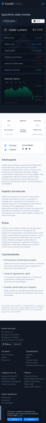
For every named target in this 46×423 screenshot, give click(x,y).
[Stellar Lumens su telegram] (29, 149)
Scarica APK (17, 344)
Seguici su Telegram (11, 337)
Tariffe (4, 357)
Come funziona (7, 355)
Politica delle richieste (32, 387)
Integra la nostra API (9, 376)
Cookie (20, 415)
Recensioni (5, 360)
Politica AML (28, 384)
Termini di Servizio (31, 376)
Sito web (12, 145)
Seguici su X (8, 332)
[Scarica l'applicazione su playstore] (6, 344)
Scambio (29, 355)
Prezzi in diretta (32, 363)
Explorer (13, 150)
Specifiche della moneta (35, 365)
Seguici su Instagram (12, 334)
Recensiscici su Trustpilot (13, 340)
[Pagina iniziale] (12, 3)
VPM (27, 357)
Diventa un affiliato (8, 379)
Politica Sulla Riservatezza (34, 379)
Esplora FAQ (6, 397)
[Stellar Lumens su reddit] (26, 149)
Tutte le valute (9, 21)
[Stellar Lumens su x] (23, 149)
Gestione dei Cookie (32, 381)
